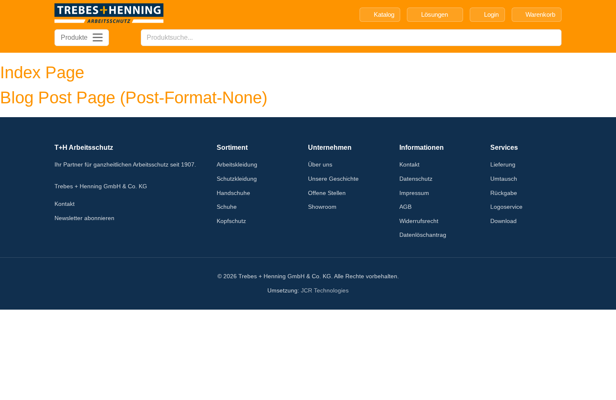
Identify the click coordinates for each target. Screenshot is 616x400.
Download (503, 221)
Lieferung (502, 164)
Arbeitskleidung (237, 164)
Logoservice (506, 206)
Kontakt (64, 203)
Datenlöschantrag (422, 234)
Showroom (322, 206)
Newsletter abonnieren (84, 218)
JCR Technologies (325, 290)
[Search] (552, 38)
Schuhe (227, 206)
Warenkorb (540, 14)
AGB (405, 206)
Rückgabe (503, 193)
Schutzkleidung (237, 178)
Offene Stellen (327, 193)
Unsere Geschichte (333, 178)
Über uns (320, 164)
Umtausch (503, 178)
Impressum (414, 193)
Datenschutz (415, 178)
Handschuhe (233, 193)
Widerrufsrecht (418, 221)
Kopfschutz (231, 221)
